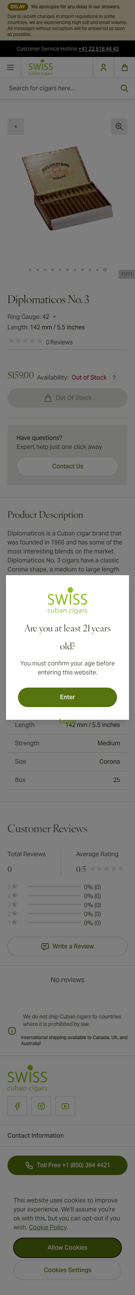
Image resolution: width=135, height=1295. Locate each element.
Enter (67, 697)
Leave (67, 721)
